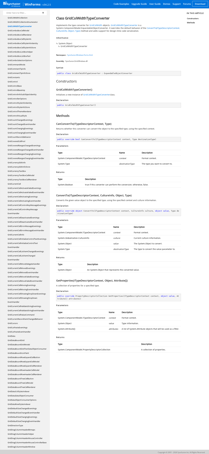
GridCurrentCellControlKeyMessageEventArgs (27, 205)
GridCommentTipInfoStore (19, 73)
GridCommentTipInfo (17, 69)
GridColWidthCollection (17, 17)
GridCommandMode (16, 64)
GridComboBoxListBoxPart (19, 56)
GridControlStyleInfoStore (19, 107)
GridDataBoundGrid (16, 340)
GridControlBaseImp (16, 90)
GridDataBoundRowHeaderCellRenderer (25, 374)
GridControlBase (15, 86)
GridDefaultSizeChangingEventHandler (24, 421)
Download (200, 3)
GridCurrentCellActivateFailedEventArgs (24, 188)
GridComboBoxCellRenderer (20, 35)
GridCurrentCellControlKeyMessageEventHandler (23, 211)
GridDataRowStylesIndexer (19, 404)
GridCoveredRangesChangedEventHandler (26, 149)
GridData (11, 336)
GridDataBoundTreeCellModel (20, 383)
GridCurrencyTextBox (17, 171)
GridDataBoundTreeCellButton (21, 378)
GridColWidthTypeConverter (20, 26)
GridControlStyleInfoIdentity (20, 103)
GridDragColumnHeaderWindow (21, 446)
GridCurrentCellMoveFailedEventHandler (25, 281)
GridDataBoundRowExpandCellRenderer (25, 366)
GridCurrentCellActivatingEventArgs (23, 196)
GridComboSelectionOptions (20, 60)
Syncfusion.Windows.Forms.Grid (80, 55)
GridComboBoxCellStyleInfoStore (22, 47)
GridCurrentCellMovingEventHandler (23, 289)
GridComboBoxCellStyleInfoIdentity (23, 43)
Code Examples (121, 3)
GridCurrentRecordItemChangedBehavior (25, 319)
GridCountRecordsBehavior (19, 137)
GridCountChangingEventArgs (20, 128)
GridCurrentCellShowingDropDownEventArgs (27, 293)
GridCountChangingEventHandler (22, 132)
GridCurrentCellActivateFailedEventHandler (26, 192)
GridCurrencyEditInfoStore (19, 167)
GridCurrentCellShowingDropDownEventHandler (22, 300)
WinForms (33, 4)
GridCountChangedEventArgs (20, 120)
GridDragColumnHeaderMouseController (25, 438)
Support (177, 3)
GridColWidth (95, 25)
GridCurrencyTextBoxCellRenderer (22, 179)
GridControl (13, 81)
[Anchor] (55, 81)
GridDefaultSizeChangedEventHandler (24, 412)
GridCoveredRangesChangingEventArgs (24, 154)
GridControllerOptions (17, 98)
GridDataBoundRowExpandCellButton (24, 357)
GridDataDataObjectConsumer (21, 395)
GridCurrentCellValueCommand (21, 314)
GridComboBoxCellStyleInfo (19, 39)
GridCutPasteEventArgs (17, 327)
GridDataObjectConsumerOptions (22, 400)
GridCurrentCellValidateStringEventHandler (26, 310)
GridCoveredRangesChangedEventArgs (24, 145)
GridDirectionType (15, 425)
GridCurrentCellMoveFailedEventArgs (23, 276)
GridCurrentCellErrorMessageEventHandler (26, 230)
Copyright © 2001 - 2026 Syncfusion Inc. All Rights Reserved (181, 452)
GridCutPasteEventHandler (19, 331)
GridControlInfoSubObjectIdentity (22, 94)
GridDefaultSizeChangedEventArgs (22, 408)
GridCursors (13, 323)
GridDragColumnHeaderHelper (21, 434)
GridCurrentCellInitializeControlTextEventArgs (27, 239)
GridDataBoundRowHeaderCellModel (23, 370)
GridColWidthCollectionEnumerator (23, 22)
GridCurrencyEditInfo (17, 162)
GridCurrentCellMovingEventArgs (22, 285)
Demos (166, 3)
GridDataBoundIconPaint (18, 353)
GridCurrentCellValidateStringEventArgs (24, 306)
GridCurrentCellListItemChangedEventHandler (21, 257)
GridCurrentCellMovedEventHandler (23, 272)
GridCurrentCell (14, 184)
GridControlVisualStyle (17, 115)
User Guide (155, 3)
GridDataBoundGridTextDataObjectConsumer (27, 349)
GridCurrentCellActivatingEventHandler (24, 201)
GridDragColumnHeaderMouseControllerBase (27, 442)
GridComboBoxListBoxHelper (20, 52)
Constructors (192, 18)
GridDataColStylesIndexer (18, 391)
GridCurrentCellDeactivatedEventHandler (25, 222)
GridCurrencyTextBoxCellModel (21, 175)
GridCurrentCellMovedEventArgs (21, 268)
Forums (187, 3)
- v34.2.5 (46, 4)
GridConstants (14, 77)
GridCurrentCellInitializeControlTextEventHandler (23, 245)
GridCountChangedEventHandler (22, 124)
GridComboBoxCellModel (18, 30)
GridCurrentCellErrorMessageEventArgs (24, 226)
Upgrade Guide (139, 3)
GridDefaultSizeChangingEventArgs (22, 417)
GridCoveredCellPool (16, 141)
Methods (191, 22)
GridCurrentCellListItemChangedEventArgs (26, 251)
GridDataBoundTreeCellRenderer (21, 387)
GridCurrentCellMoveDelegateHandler (24, 264)
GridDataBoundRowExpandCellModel (23, 361)
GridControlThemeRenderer (19, 111)
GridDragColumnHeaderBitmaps (21, 429)
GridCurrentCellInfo (16, 234)
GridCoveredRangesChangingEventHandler (26, 158)
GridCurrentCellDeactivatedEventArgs (23, 217)
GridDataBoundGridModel (19, 344)
